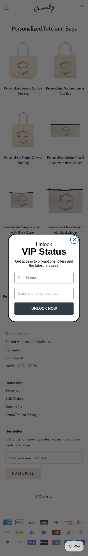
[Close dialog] (74, 240)
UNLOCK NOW (44, 308)
